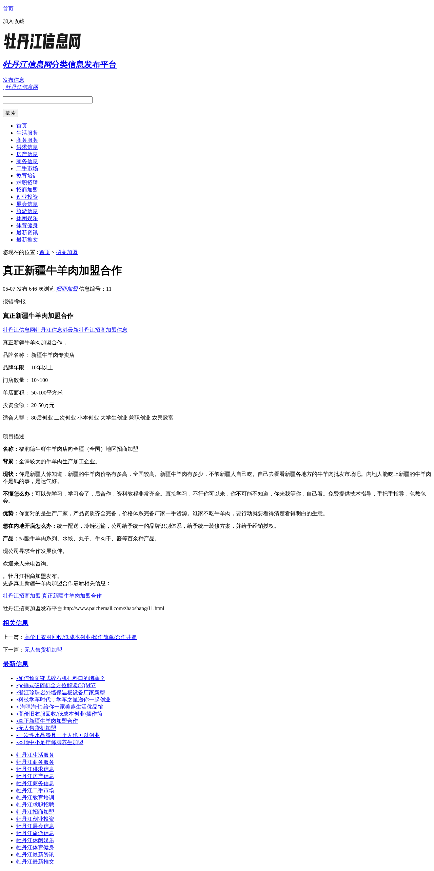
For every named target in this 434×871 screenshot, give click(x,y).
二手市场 (27, 168)
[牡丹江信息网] (45, 49)
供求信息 (27, 147)
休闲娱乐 (27, 218)
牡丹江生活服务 (35, 755)
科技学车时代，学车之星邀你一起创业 (63, 699)
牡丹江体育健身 (35, 847)
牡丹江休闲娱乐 (35, 840)
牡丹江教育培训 (35, 797)
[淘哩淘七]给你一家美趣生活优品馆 (59, 707)
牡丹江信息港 (51, 330)
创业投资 (27, 197)
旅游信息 (27, 211)
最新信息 (15, 663)
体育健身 (27, 225)
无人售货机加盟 (43, 650)
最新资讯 (27, 232)
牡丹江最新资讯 (35, 854)
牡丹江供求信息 (35, 769)
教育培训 (27, 175)
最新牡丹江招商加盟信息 (97, 330)
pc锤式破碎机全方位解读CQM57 (56, 685)
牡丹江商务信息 (35, 783)
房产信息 (27, 154)
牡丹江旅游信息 (35, 833)
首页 (8, 9)
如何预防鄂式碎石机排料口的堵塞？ (60, 678)
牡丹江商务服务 (35, 762)
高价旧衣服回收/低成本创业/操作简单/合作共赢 (80, 637)
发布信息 (13, 80)
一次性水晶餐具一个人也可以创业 (58, 735)
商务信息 (27, 161)
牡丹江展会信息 (35, 826)
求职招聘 (27, 183)
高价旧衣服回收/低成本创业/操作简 (59, 714)
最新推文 (27, 240)
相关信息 (15, 622)
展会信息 (27, 204)
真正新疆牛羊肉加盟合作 (72, 596)
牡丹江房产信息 (35, 776)
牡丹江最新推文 (35, 862)
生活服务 (27, 133)
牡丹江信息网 (19, 330)
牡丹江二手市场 (35, 790)
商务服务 (27, 140)
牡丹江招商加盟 (22, 596)
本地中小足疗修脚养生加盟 (49, 742)
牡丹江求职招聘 (35, 805)
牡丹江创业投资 (35, 819)
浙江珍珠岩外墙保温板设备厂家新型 (60, 692)
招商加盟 (27, 190)
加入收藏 (13, 21)
